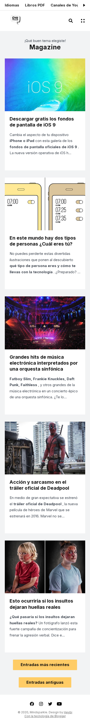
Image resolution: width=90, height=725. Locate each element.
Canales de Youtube (69, 5)
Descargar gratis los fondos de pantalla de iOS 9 (42, 122)
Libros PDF (35, 5)
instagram (41, 704)
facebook (32, 704)
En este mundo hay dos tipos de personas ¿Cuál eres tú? (43, 241)
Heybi (68, 712)
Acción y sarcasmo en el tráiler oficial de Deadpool (39, 485)
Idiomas (12, 5)
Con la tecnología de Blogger (45, 716)
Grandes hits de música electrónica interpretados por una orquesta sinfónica (44, 363)
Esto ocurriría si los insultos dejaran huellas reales (41, 604)
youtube (59, 704)
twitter (50, 704)
